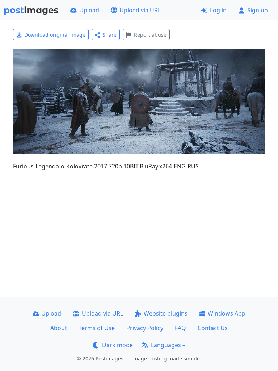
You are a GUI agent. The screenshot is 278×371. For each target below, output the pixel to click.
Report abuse (150, 34)
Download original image (54, 34)
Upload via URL (140, 10)
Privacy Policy (144, 328)
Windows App (226, 313)
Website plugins (166, 313)
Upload (89, 10)
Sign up (257, 10)
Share (109, 34)
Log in (218, 10)
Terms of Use (97, 328)
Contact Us (213, 328)
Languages (166, 345)
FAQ (180, 328)
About (58, 328)
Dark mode (117, 345)
